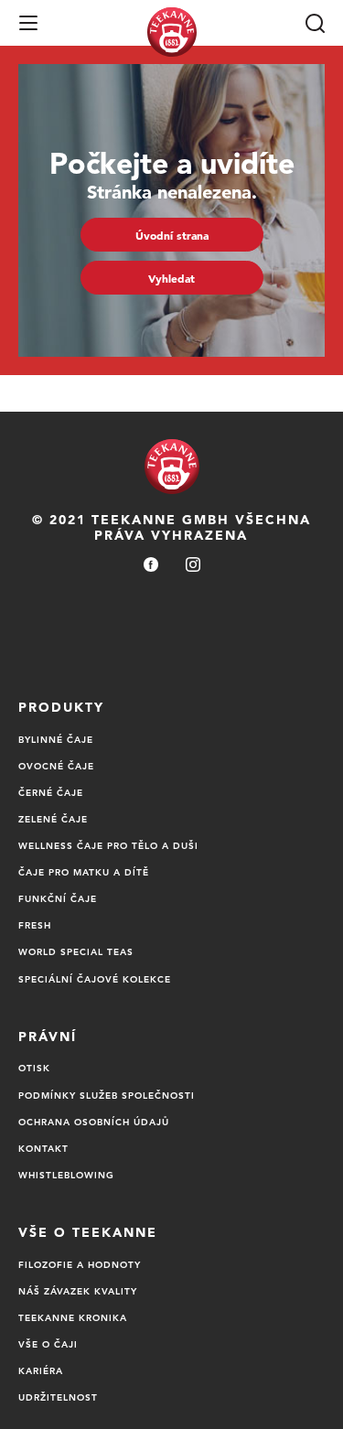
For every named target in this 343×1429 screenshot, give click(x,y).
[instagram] (193, 565)
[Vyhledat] (314, 23)
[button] (28, 23)
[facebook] (151, 565)
